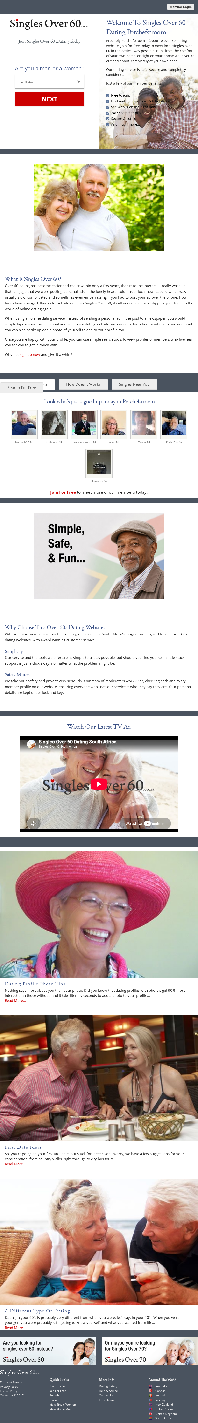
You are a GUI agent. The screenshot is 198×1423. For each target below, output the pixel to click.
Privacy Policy (9, 1387)
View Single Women (63, 1405)
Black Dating (58, 1386)
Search (54, 1395)
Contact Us (106, 1395)
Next (49, 99)
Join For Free (58, 1391)
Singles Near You (134, 384)
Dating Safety (108, 1386)
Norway (160, 1400)
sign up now (30, 354)
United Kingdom (166, 1414)
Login (53, 1400)
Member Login (181, 7)
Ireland (160, 1395)
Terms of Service (11, 1382)
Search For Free (21, 387)
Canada (160, 1391)
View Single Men (60, 1409)
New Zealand (164, 1405)
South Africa (163, 1418)
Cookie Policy (9, 1391)
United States (164, 1409)
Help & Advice (108, 1391)
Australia (161, 1386)
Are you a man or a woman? (49, 68)
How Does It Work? (83, 384)
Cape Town (106, 1400)
